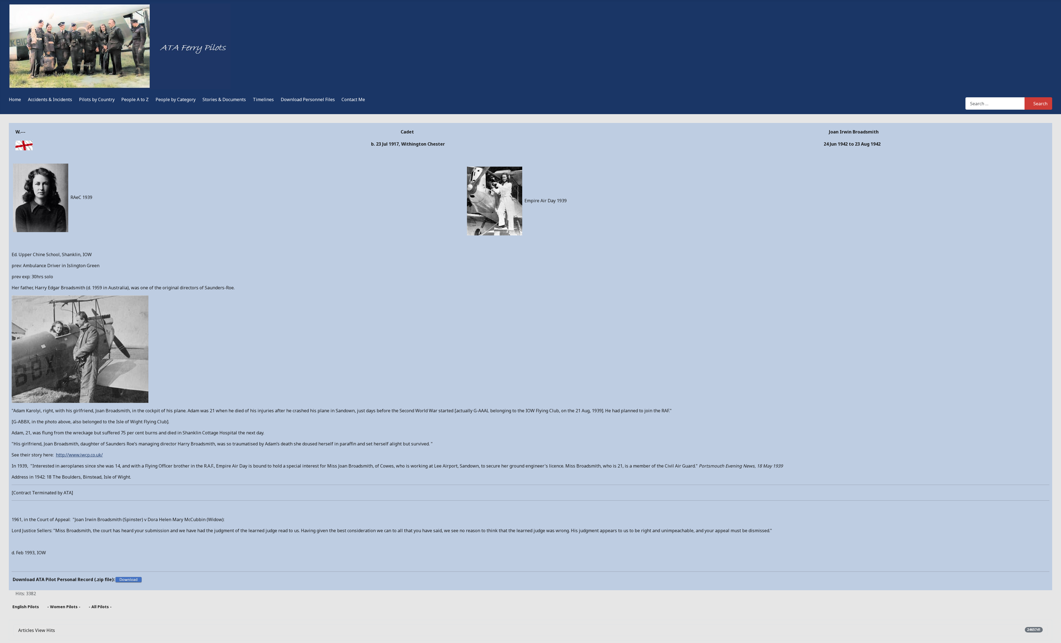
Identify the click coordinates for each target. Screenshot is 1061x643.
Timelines (263, 99)
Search (1040, 104)
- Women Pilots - (63, 606)
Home (15, 99)
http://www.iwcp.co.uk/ (79, 455)
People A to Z (135, 99)
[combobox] (995, 103)
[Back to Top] (1051, 633)
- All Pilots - (100, 606)
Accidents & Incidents (50, 99)
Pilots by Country (97, 99)
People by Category (176, 99)
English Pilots (25, 606)
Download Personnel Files (308, 99)
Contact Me (353, 99)
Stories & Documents (224, 99)
